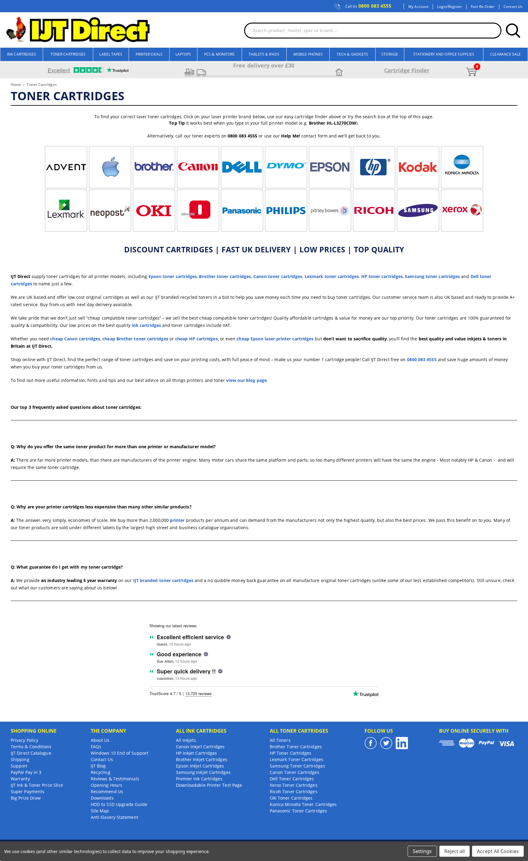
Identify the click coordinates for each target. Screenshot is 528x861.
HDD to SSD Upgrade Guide (119, 804)
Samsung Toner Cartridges (297, 766)
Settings (422, 851)
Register (455, 6)
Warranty (20, 779)
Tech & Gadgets (352, 54)
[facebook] (371, 743)
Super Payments (27, 791)
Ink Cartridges (21, 54)
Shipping (20, 759)
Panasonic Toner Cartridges (298, 811)
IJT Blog (98, 766)
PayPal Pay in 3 (26, 772)
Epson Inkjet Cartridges (200, 766)
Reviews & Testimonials (115, 779)
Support (19, 766)
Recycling (100, 772)
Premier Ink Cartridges (199, 779)
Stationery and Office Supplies (443, 54)
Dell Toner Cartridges (292, 779)
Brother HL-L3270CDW (333, 123)
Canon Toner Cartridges (294, 772)
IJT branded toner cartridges (163, 580)
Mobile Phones (308, 54)
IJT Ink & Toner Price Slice (37, 785)
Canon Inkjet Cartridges (200, 746)
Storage (389, 54)
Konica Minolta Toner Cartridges (303, 804)
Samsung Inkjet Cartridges (203, 772)
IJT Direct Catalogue (31, 753)
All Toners (280, 740)
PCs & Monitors (219, 54)
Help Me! (290, 136)
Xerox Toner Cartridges (293, 785)
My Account (418, 6)
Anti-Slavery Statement (114, 817)
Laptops (183, 54)
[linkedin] (402, 743)
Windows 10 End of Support (119, 753)
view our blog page (246, 380)
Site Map (100, 811)
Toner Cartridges (68, 54)
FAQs (96, 746)
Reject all (454, 851)
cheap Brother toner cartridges (135, 339)
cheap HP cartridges (196, 339)
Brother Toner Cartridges (296, 746)
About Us (100, 740)
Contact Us (513, 6)
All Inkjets (186, 740)
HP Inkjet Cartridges (196, 753)
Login (441, 6)
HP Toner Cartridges (291, 753)
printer (177, 520)
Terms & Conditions (31, 746)
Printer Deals (149, 54)
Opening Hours (106, 785)
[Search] (513, 30)
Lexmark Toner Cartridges (296, 759)
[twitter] (386, 743)
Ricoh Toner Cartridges (293, 791)
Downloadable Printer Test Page (209, 785)
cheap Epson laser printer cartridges (275, 339)
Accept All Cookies (498, 851)
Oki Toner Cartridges (291, 798)
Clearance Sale (505, 54)
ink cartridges (146, 325)
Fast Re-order (483, 6)
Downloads (102, 798)
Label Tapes (110, 54)
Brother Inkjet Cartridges (201, 759)
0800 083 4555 (368, 6)
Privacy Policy (24, 740)
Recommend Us (107, 791)
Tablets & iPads (264, 54)
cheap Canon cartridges (75, 339)
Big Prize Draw (26, 798)
